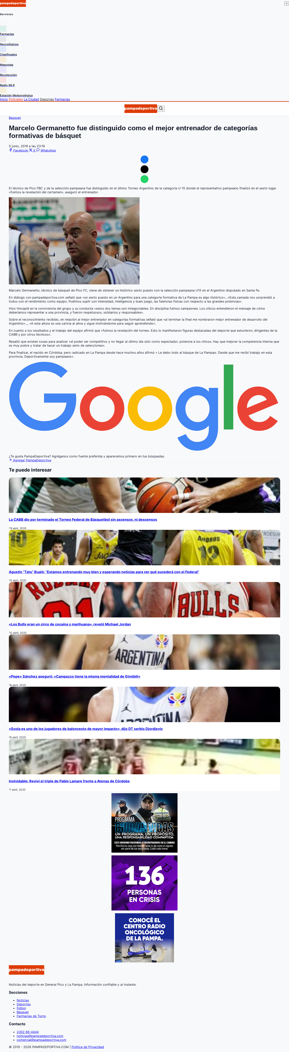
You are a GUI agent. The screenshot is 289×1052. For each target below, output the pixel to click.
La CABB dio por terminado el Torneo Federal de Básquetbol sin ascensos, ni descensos (83, 519)
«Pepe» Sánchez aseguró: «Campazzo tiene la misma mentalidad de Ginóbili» (74, 676)
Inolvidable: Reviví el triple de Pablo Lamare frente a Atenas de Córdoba (69, 781)
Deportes (47, 99)
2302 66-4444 (28, 1032)
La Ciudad (31, 99)
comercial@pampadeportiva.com (41, 1040)
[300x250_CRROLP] (144, 961)
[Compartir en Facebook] (144, 159)
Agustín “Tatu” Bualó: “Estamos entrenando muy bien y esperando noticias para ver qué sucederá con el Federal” (104, 572)
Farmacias (62, 99)
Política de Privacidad (88, 1047)
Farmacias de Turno (31, 1016)
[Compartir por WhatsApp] (144, 179)
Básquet (23, 1012)
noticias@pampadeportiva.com (40, 1036)
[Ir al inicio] (140, 108)
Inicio (4, 99)
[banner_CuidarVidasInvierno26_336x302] (144, 851)
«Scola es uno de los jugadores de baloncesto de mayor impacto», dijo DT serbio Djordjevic (86, 729)
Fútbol (21, 1008)
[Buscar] (161, 108)
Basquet (15, 118)
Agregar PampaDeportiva (31, 460)
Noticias (23, 1000)
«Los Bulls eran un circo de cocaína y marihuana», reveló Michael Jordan (70, 624)
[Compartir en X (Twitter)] (144, 169)
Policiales (16, 99)
